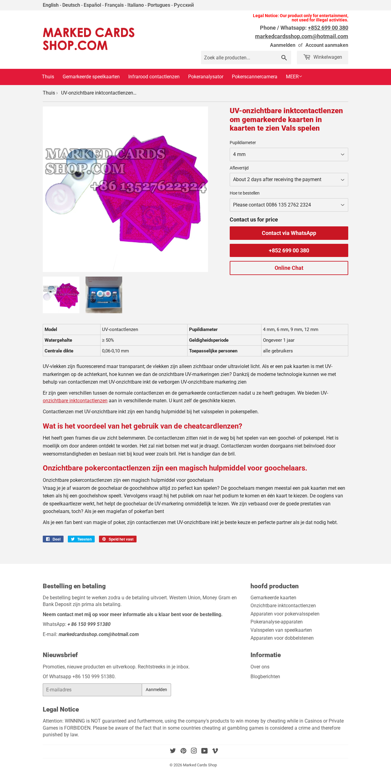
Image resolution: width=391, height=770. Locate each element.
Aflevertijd (239, 168)
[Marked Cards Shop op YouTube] (204, 751)
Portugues (159, 5)
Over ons (259, 667)
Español (92, 5)
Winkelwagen (327, 57)
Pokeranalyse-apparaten (276, 622)
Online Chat (289, 268)
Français (114, 5)
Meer (292, 77)
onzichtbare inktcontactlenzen (75, 401)
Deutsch (71, 5)
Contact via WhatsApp (289, 233)
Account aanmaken (326, 45)
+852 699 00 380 (289, 250)
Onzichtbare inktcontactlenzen (283, 605)
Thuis (48, 77)
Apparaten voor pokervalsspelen (285, 614)
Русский (184, 5)
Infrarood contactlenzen (154, 77)
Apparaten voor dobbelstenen (282, 638)
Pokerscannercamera (254, 77)
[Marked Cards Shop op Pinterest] (183, 751)
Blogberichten (265, 676)
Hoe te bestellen (245, 193)
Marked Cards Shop (200, 765)
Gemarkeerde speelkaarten (91, 77)
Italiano (135, 5)
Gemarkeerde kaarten (273, 598)
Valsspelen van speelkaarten (281, 630)
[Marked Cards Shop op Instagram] (194, 751)
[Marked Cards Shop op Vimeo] (215, 751)
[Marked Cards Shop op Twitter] (173, 751)
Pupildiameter (243, 142)
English (51, 5)
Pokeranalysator (205, 77)
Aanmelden (282, 45)
